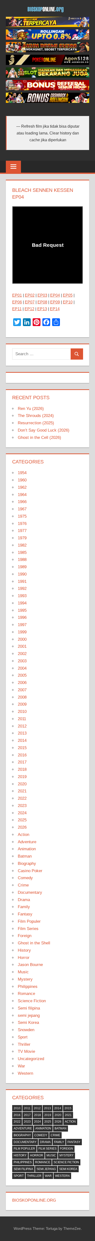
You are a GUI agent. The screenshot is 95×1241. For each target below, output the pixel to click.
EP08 (42, 302)
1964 (22, 494)
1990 (22, 574)
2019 (22, 776)
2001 (22, 646)
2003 (22, 661)
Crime (23, 885)
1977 (22, 530)
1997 (22, 624)
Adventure (27, 842)
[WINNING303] (47, 89)
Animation (27, 849)
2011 (22, 719)
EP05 (68, 295)
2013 (22, 733)
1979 (22, 538)
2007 (22, 690)
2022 (22, 798)
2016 (22, 755)
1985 (22, 552)
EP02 (30, 295)
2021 (22, 791)
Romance (26, 993)
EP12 (29, 309)
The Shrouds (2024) (36, 415)
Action (23, 834)
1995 (22, 610)
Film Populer (29, 921)
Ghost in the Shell (34, 943)
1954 (22, 472)
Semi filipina (29, 1008)
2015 (22, 747)
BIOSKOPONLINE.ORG (34, 1200)
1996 (22, 617)
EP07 (30, 302)
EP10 (68, 302)
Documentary (30, 892)
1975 (22, 516)
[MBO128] (47, 25)
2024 (22, 813)
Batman (25, 856)
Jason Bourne (30, 964)
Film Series (28, 928)
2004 (22, 668)
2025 (22, 820)
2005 (22, 675)
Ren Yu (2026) (31, 408)
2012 (22, 726)
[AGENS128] (47, 63)
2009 (22, 704)
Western (25, 1073)
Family (24, 906)
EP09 (55, 302)
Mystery (25, 979)
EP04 (55, 295)
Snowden (26, 1030)
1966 (22, 501)
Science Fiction (32, 1001)
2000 (22, 639)
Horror (23, 957)
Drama (24, 899)
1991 (22, 581)
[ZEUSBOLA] (47, 38)
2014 (22, 740)
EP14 (55, 309)
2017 (22, 762)
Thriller (24, 1044)
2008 (22, 697)
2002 (22, 653)
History (24, 950)
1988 (22, 559)
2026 (22, 827)
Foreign (24, 935)
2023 (22, 805)
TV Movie (26, 1051)
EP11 (17, 309)
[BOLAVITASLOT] (47, 76)
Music (23, 972)
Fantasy (25, 914)
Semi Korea (28, 1022)
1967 (22, 509)
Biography (27, 863)
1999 (22, 632)
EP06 (17, 302)
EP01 (17, 295)
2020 (22, 784)
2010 (22, 711)
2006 (22, 682)
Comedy (25, 878)
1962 (22, 487)
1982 (22, 545)
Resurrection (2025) (36, 423)
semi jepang (29, 1015)
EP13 (42, 309)
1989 (22, 567)
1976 (22, 523)
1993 (22, 596)
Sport (23, 1037)
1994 (22, 603)
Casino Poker (30, 871)
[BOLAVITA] (47, 51)
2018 (22, 769)
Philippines (28, 986)
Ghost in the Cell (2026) (39, 437)
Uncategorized (31, 1058)
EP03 (42, 295)
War (21, 1066)
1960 (22, 480)
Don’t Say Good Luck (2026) (43, 430)
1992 (22, 588)
